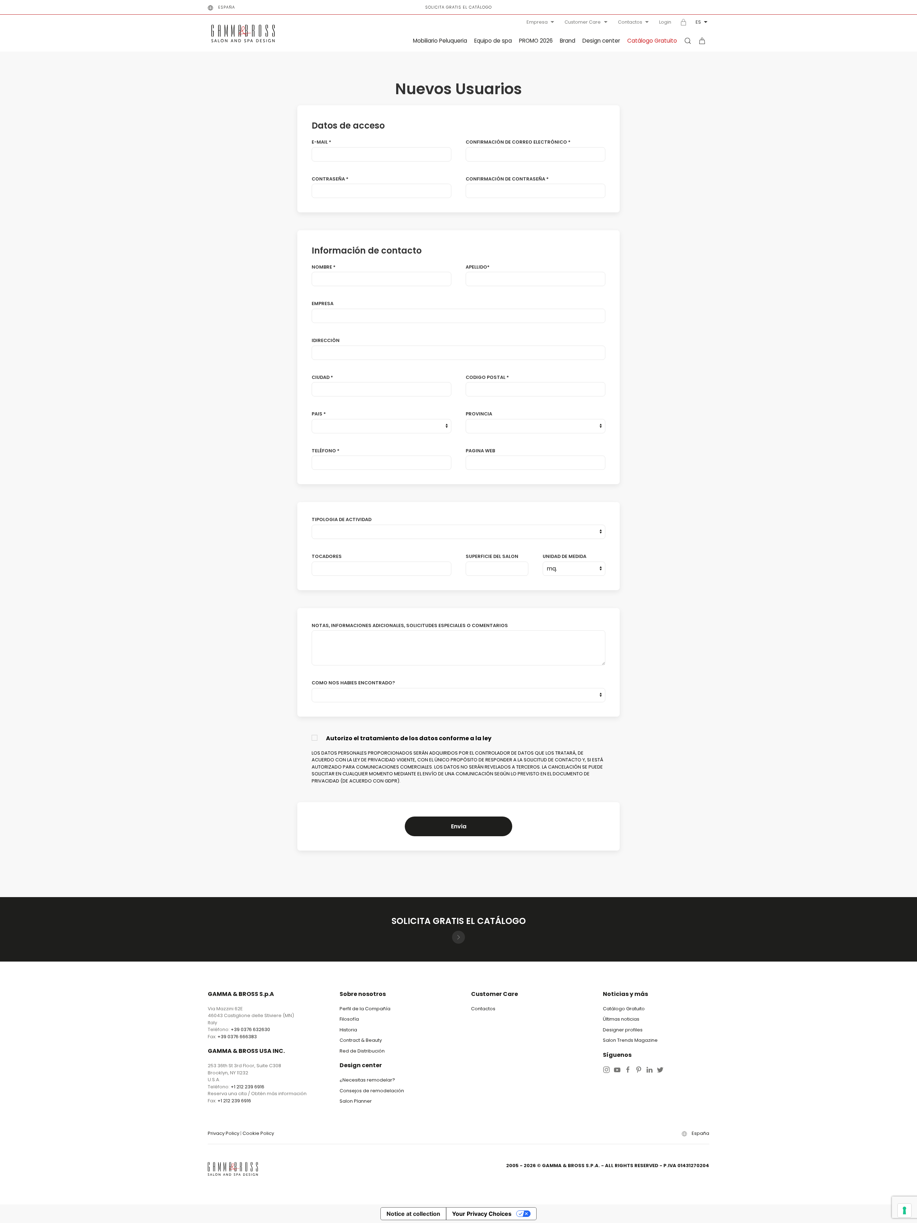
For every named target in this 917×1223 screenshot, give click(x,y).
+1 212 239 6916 (247, 1086)
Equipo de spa (493, 40)
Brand (567, 40)
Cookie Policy (258, 1133)
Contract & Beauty (361, 1040)
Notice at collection (413, 1213)
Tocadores (327, 556)
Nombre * (324, 267)
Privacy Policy (223, 1133)
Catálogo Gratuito (652, 40)
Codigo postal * (487, 377)
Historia (348, 1029)
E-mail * (321, 142)
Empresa (537, 22)
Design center (601, 40)
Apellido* (478, 267)
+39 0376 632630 (250, 1029)
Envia (458, 826)
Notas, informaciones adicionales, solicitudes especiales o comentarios (410, 625)
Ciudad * (322, 377)
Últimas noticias (621, 1019)
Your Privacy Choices (482, 1213)
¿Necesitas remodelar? (367, 1080)
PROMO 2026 (536, 40)
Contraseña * (330, 179)
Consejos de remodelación (372, 1090)
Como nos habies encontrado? (353, 683)
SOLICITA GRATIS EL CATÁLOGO (458, 7)
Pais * (319, 414)
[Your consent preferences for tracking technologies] (904, 1210)
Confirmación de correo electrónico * (518, 142)
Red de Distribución (362, 1051)
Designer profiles (623, 1029)
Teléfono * (326, 451)
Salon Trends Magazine (630, 1040)
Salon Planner (356, 1101)
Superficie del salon (492, 556)
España (226, 7)
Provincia (479, 414)
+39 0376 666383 (237, 1036)
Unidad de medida (564, 556)
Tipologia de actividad (341, 519)
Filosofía (349, 1019)
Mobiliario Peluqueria (440, 40)
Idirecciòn (326, 340)
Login (665, 22)
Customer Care (583, 22)
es (698, 22)
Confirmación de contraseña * (507, 179)
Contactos (630, 22)
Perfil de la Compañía (365, 1008)
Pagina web (480, 451)
